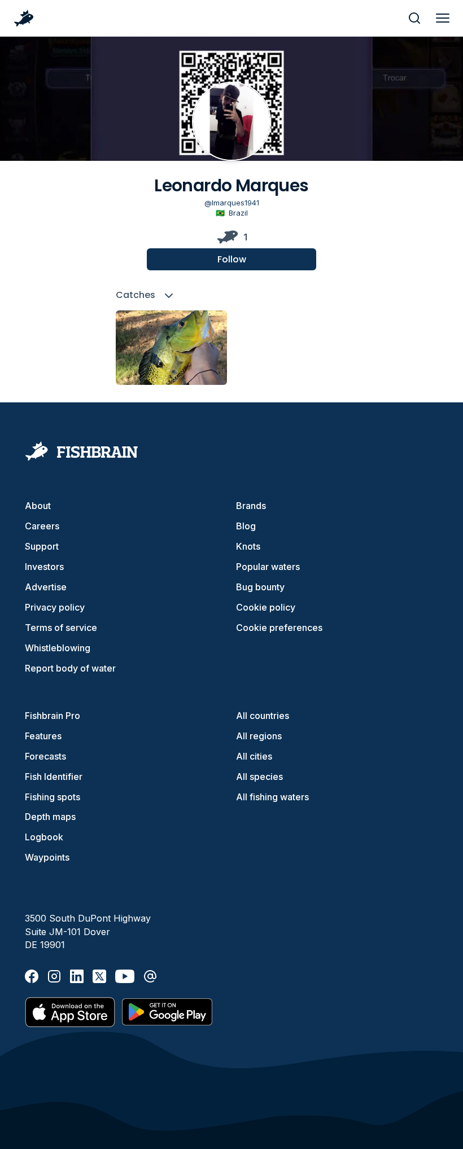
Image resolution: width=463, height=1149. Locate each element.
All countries (262, 715)
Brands (251, 505)
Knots (248, 546)
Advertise (46, 587)
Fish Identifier (53, 776)
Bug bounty (260, 587)
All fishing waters (272, 796)
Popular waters (268, 566)
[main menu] (442, 18)
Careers (42, 526)
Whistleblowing (57, 648)
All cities (254, 756)
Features (43, 736)
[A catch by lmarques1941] (171, 347)
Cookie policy (265, 607)
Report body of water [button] (70, 668)
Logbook (44, 837)
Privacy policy (55, 607)
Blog (246, 526)
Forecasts (45, 756)
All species (259, 776)
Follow (231, 259)
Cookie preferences (279, 627)
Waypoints (47, 857)
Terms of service (61, 627)
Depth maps (50, 816)
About (38, 505)
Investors (44, 566)
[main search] (414, 18)
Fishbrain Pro (52, 715)
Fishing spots (52, 796)
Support (42, 546)
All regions (259, 736)
